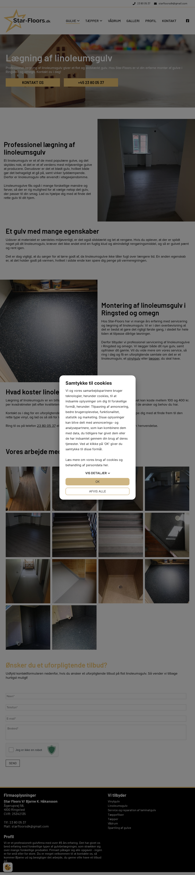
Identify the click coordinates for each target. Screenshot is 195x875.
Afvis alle (97, 491)
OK (97, 481)
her (105, 465)
